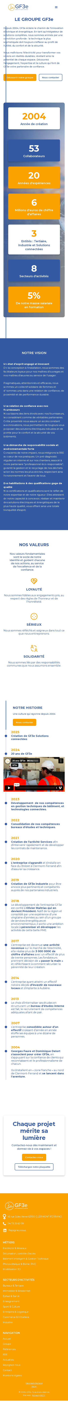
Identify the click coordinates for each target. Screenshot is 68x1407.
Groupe (7, 1344)
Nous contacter (50, 77)
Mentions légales (12, 1375)
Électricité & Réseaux (14, 1248)
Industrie (8, 1322)
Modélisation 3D (12, 1269)
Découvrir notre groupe (20, 77)
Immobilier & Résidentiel (16, 1290)
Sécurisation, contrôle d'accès (19, 1253)
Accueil (7, 1338)
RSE (5, 1354)
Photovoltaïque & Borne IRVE (19, 1264)
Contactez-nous (34, 1157)
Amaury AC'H (38, 1395)
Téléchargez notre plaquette (34, 1167)
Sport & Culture (11, 1306)
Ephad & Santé (11, 1296)
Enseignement (11, 1301)
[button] (56, 7)
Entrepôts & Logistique (15, 1311)
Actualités (8, 1359)
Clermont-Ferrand (34, 1383)
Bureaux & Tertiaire (13, 1285)
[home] (19, 7)
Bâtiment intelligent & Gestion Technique (26, 1258)
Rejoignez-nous (11, 1365)
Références (9, 1349)
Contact (7, 1370)
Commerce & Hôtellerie (16, 1317)
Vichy (34, 1386)
